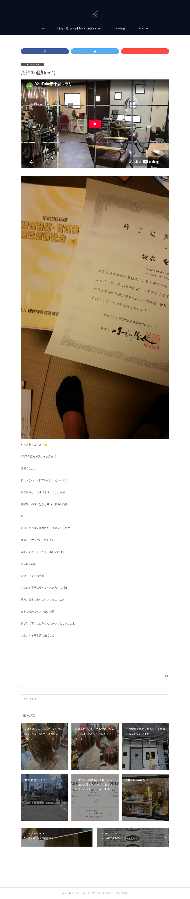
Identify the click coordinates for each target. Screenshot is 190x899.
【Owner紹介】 (120, 28)
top (43, 28)
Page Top (95, 878)
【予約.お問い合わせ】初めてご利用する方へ (78, 28)
